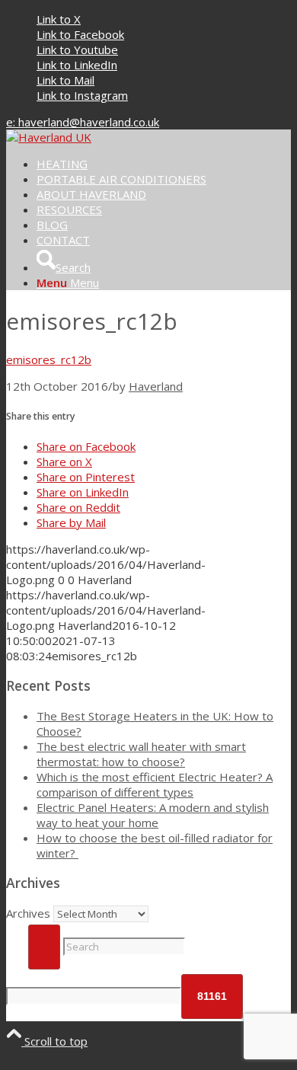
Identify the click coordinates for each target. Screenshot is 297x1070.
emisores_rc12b (48, 359)
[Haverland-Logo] (48, 137)
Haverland (156, 386)
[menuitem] (164, 163)
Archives (28, 913)
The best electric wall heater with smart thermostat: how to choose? (141, 754)
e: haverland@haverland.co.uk (82, 121)
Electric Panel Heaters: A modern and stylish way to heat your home (153, 815)
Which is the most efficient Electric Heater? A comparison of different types (155, 784)
